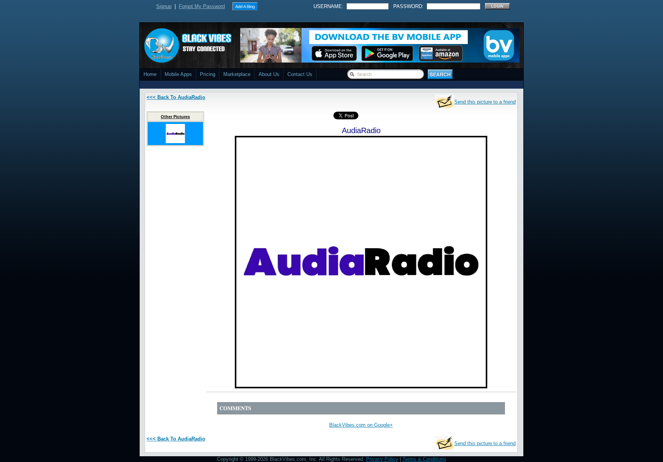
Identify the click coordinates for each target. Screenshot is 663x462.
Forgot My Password (202, 6)
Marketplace (237, 74)
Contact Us (299, 74)
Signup (164, 6)
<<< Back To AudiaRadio (176, 97)
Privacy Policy (382, 459)
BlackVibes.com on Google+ (361, 425)
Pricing (207, 74)
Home (150, 74)
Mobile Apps (178, 74)
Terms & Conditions (424, 459)
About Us (269, 74)
